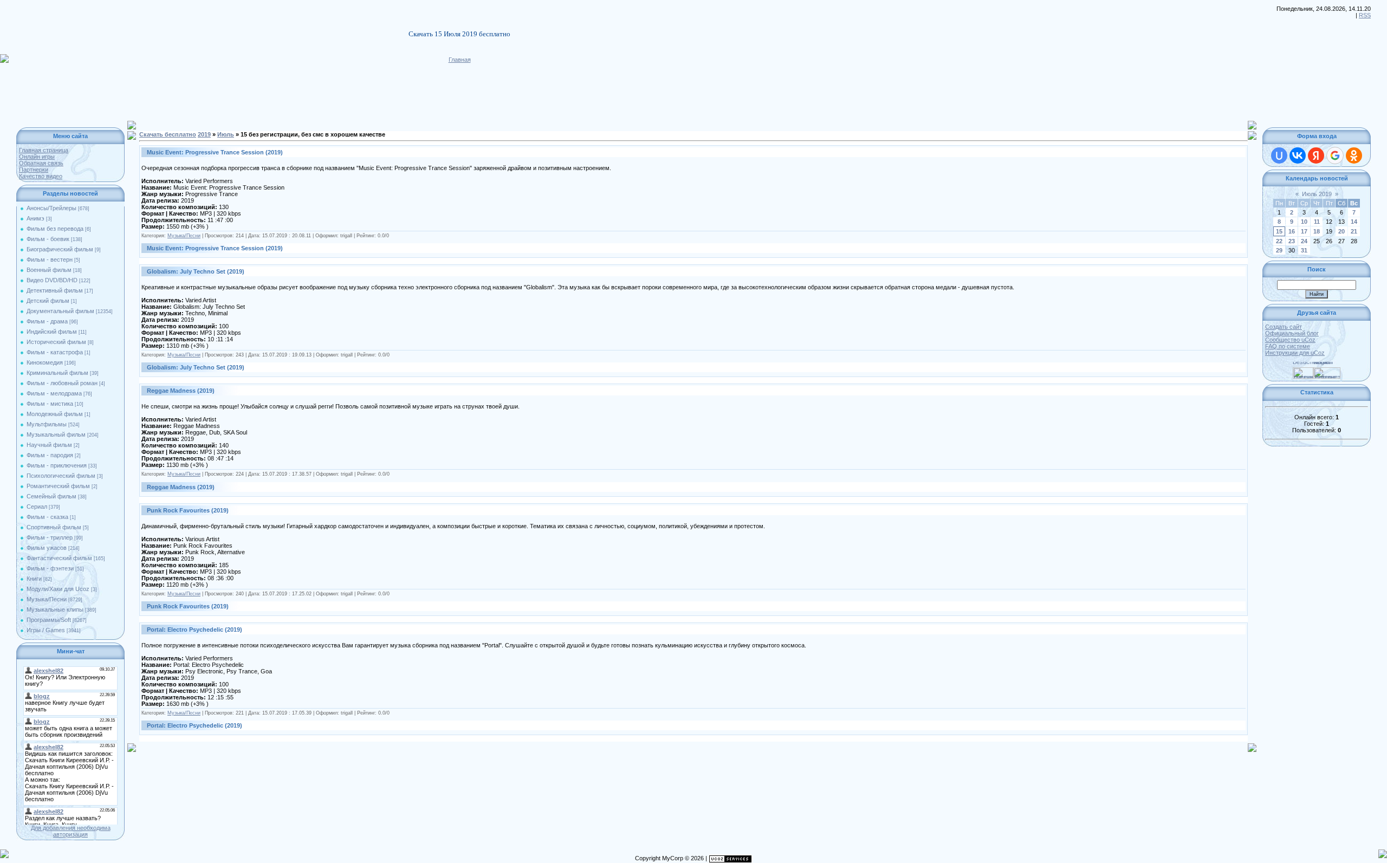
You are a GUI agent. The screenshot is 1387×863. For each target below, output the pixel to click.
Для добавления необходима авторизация (71, 831)
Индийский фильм (52, 331)
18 (1316, 231)
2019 (204, 134)
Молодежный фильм (55, 414)
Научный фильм (49, 445)
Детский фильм (48, 300)
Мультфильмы (47, 424)
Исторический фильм (56, 342)
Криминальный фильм (57, 372)
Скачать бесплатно (167, 134)
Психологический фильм (61, 475)
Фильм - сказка (47, 517)
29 (1279, 250)
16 (1291, 231)
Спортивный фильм (54, 527)
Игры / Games (46, 630)
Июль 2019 (1317, 194)
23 (1291, 241)
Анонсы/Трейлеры (51, 208)
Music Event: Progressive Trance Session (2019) (215, 152)
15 (1279, 231)
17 (1304, 231)
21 (1354, 231)
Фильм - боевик (48, 239)
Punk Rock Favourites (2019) (188, 510)
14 (1354, 221)
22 (1279, 241)
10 (1304, 221)
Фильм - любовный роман (62, 383)
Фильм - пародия (50, 455)
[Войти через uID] (1279, 155)
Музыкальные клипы (55, 609)
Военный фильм (49, 270)
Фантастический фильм (59, 558)
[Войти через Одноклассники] (1354, 155)
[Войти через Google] (1335, 155)
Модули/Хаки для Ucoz (58, 589)
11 (1317, 221)
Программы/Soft (49, 620)
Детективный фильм (55, 290)
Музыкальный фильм (56, 434)
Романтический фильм (58, 486)
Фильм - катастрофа (55, 352)
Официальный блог (1292, 333)
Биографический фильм (60, 249)
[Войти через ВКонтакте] (1297, 155)
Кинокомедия (45, 362)
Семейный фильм (51, 496)
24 (1304, 241)
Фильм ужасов (47, 547)
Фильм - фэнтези (50, 568)
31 (1304, 250)
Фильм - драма (47, 321)
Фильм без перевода (55, 228)
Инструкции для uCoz (1295, 352)
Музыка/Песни (47, 599)
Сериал (37, 506)
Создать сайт (1283, 326)
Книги (34, 578)
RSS (1365, 15)
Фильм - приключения (57, 465)
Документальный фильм (60, 311)
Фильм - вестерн (50, 259)
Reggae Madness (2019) (181, 390)
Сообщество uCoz (1290, 339)
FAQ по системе (1287, 346)
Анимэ (35, 218)
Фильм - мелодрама (54, 393)
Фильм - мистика (50, 403)
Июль (225, 134)
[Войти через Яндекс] (1316, 155)
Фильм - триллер (50, 537)
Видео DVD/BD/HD (52, 280)
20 (1341, 231)
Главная (460, 59)
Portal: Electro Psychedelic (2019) (194, 629)
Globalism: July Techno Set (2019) (195, 271)
